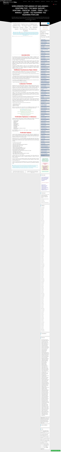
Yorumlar (48, 1)
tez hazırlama (45, 346)
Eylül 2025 (42, 219)
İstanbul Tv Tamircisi (46, 406)
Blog (33, 1)
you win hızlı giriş (45, 357)
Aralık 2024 (42, 230)
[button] (55, 450)
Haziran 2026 (42, 208)
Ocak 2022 (42, 272)
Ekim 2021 (42, 276)
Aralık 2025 (42, 215)
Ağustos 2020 (42, 293)
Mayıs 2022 (42, 267)
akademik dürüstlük (46, 430)
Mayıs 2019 (42, 312)
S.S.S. (52, 1)
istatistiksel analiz (43, 345)
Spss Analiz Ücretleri (43, 378)
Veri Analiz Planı (47, 401)
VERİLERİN (23, 109)
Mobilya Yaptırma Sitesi (45, 420)
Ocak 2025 (42, 229)
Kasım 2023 (42, 246)
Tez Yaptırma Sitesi (47, 417)
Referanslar (37, 1)
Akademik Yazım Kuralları (47, 432)
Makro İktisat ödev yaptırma (44, 339)
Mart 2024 (42, 241)
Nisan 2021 (42, 283)
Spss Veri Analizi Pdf (46, 392)
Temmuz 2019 (42, 309)
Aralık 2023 (42, 245)
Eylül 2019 (42, 307)
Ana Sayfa (25, 1)
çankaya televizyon (43, 367)
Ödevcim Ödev (10, 2)
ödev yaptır (47, 347)
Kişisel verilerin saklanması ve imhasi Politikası (27, 167)
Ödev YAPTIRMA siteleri (44, 340)
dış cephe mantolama (44, 376)
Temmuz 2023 (42, 250)
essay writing (45, 355)
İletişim (55, 1)
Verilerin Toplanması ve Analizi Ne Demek (44, 389)
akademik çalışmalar (42, 433)
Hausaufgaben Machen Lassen (45, 375)
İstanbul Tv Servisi (43, 410)
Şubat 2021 (42, 286)
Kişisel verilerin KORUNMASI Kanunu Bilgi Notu (22, 33)
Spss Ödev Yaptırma (46, 382)
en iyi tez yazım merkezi (45, 348)
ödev (42, 348)
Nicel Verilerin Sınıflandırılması (45, 398)
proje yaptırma (43, 441)
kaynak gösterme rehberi (44, 439)
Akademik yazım (43, 432)
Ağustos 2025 (42, 220)
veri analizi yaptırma (45, 344)
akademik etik (42, 431)
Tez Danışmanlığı (46, 444)
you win (42, 357)
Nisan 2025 (42, 225)
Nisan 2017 (42, 328)
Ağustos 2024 (42, 235)
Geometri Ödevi (43, 201)
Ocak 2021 (42, 287)
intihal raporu (45, 438)
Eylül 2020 (42, 292)
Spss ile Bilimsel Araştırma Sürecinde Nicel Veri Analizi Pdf (45, 396)
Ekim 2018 (42, 319)
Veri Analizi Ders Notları (44, 384)
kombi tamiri (44, 373)
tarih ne (45, 351)
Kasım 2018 (42, 318)
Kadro (29, 1)
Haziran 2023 (42, 251)
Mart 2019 (42, 313)
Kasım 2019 (42, 304)
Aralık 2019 (42, 303)
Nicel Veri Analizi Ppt (43, 393)
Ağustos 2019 (42, 308)
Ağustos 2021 (42, 278)
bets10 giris (44, 359)
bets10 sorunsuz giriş (43, 361)
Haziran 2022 (42, 266)
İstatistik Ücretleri (46, 380)
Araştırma (46, 433)
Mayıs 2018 (42, 323)
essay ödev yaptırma (46, 356)
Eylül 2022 (42, 262)
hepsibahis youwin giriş (44, 358)
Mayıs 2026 (42, 209)
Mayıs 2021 (42, 282)
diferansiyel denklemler (44, 352)
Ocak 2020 (42, 302)
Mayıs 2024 (42, 239)
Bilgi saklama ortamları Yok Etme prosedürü (29, 32)
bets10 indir (46, 359)
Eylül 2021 (42, 277)
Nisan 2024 (42, 240)
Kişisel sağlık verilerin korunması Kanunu (19, 166)
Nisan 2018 (42, 324)
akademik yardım (46, 431)
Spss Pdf (42, 392)
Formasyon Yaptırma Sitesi (44, 421)
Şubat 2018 (42, 325)
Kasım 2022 (42, 260)
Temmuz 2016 (42, 330)
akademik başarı (42, 430)
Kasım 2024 (42, 231)
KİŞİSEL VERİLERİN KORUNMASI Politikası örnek (25, 34)
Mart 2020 (42, 299)
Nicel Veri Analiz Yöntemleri (44, 391)
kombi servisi (44, 374)
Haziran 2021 (42, 281)
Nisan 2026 (42, 210)
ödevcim (45, 447)
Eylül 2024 (42, 234)
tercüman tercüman (16, 32)
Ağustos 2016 (42, 329)
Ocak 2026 (42, 214)
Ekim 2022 (42, 261)
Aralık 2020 (42, 288)
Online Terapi (43, 419)
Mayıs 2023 (42, 252)
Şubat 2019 (42, 314)
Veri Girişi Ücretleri (43, 381)
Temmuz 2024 (42, 236)
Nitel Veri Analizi (46, 390)
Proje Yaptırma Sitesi (43, 418)
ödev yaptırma (45, 342)
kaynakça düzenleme (47, 439)
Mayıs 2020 (42, 297)
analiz (44, 433)
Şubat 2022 (42, 271)
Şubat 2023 (42, 256)
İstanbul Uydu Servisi (45, 409)
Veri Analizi (45, 446)
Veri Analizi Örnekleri (43, 402)
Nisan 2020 (42, 298)
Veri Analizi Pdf (46, 387)
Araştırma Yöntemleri (45, 434)
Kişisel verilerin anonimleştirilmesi (28, 166)
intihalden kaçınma (42, 438)
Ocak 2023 (42, 257)
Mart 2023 (42, 255)
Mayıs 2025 (42, 224)
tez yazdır (45, 347)
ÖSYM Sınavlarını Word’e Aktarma (45, 202)
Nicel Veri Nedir (46, 397)
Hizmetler (43, 1)
